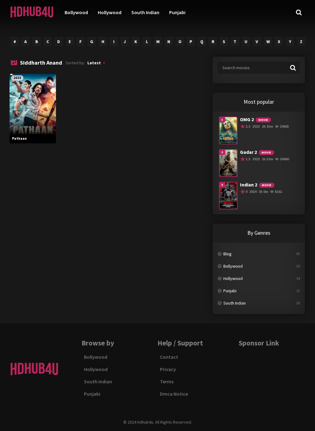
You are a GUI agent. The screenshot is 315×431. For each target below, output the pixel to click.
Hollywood (110, 12)
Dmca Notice (174, 394)
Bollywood (76, 12)
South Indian (145, 12)
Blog (227, 254)
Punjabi (177, 12)
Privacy (168, 369)
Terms (166, 381)
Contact (169, 357)
